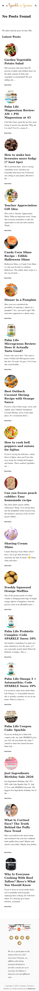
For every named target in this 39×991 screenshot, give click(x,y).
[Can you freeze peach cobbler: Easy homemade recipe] (11, 483)
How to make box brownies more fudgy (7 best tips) (20, 158)
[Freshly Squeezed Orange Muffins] (11, 577)
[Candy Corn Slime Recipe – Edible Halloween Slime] (11, 242)
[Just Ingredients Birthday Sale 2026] (11, 763)
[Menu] (3, 5)
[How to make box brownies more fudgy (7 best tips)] (11, 145)
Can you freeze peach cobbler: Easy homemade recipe (20, 496)
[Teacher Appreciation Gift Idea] (11, 195)
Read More (7, 85)
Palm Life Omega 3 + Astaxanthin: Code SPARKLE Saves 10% (20, 682)
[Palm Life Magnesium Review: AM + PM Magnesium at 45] (11, 96)
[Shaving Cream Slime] (11, 533)
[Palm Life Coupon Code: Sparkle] (11, 716)
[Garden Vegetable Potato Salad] (11, 50)
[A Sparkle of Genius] (19, 5)
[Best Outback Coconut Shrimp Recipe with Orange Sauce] (11, 381)
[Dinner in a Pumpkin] (11, 290)
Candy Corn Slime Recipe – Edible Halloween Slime (18, 256)
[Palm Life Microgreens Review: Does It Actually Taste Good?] (11, 330)
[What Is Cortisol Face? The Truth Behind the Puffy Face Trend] (11, 810)
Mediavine (31, 988)
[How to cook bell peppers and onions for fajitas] (11, 432)
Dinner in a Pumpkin (20, 299)
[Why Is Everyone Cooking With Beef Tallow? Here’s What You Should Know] (11, 864)
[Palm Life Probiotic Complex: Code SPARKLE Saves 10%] (11, 621)
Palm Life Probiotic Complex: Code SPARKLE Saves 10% (20, 635)
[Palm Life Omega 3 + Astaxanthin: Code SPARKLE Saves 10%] (11, 669)
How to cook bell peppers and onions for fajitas (19, 446)
